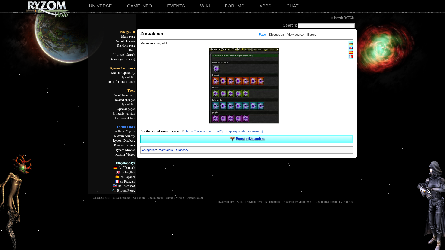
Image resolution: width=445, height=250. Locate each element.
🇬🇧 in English (125, 172)
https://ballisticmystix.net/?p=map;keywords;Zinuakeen (223, 131)
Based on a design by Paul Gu (334, 201)
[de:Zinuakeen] (351, 43)
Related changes (124, 100)
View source (295, 34)
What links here (124, 95)
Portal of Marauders (250, 139)
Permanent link (125, 118)
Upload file (128, 77)
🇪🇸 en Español (125, 177)
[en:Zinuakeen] (351, 48)
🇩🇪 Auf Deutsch (124, 168)
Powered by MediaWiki (297, 201)
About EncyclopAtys (249, 201)
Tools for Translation (121, 82)
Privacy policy (225, 201)
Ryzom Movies (125, 150)
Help (132, 50)
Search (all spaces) (122, 59)
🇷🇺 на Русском (124, 186)
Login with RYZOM (342, 17)
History (311, 34)
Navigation (127, 32)
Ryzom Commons (122, 68)
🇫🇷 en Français (125, 181)
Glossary (182, 150)
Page (262, 34)
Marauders (166, 150)
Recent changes (125, 41)
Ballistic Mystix (124, 131)
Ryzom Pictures (124, 145)
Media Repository (123, 73)
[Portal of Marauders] (232, 139)
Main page (128, 36)
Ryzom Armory (124, 136)
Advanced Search (123, 55)
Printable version (124, 113)
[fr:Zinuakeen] (351, 56)
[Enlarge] (276, 125)
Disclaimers (272, 201)
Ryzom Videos (125, 154)
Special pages (126, 109)
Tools (131, 90)
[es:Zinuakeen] (351, 52)
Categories (149, 150)
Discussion (276, 34)
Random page (126, 45)
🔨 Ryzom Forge (123, 190)
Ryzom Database (124, 140)
